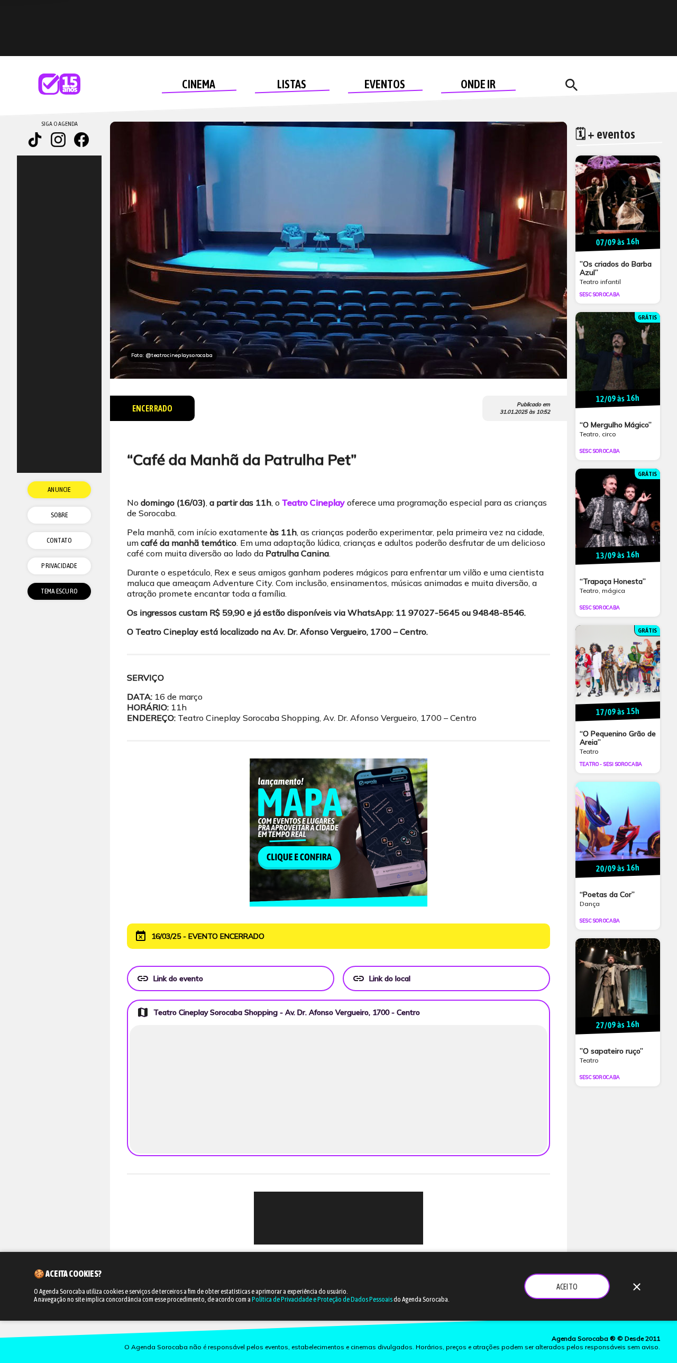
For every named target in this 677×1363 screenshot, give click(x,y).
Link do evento (169, 978)
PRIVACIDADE (59, 566)
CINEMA (198, 84)
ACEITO (567, 1287)
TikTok (35, 139)
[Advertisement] (338, 1218)
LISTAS (291, 84)
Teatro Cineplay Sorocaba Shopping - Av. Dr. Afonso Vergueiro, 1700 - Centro (278, 1012)
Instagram (58, 139)
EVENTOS (384, 84)
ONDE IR (478, 84)
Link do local (381, 978)
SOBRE (59, 515)
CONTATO (59, 540)
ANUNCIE (59, 489)
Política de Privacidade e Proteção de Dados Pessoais (322, 1299)
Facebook (81, 139)
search (571, 85)
